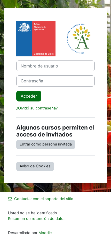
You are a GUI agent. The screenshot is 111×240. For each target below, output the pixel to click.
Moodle (45, 232)
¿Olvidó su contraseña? (37, 108)
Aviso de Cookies (35, 166)
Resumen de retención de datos (37, 218)
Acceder (29, 96)
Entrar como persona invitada (46, 144)
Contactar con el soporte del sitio (43, 198)
